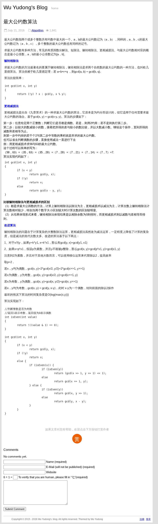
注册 (142, 519)
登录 (148, 519)
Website (51, 472)
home (54, 8)
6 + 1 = (8, 477)
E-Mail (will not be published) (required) (70, 467)
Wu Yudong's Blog (25, 7)
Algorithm (38, 30)
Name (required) (56, 461)
